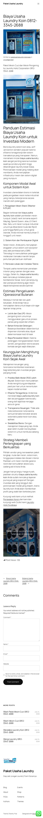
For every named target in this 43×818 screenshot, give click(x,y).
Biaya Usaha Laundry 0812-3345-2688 (11, 581)
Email (5, 654)
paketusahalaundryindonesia (21, 57)
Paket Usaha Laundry (13, 3)
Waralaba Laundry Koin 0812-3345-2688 (16, 731)
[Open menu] (38, 3)
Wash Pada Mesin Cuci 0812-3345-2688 (16, 713)
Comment (7, 617)
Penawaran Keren (11, 499)
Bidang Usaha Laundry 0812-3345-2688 (30, 581)
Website (6, 664)
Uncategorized (8, 60)
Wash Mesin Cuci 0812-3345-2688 (14, 722)
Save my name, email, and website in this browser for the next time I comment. (22, 675)
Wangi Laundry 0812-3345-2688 (12, 740)
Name (5, 644)
